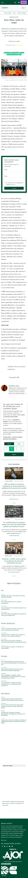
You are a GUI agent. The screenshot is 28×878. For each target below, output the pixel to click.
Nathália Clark (14, 41)
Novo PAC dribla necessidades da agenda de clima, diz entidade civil (13, 614)
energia (22, 52)
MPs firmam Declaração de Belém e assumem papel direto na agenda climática (13, 641)
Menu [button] (23, 8)
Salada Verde (8, 481)
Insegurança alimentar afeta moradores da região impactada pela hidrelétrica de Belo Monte (13, 721)
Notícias (3, 697)
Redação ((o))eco (14, 499)
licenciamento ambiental (13, 54)
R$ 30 (11, 449)
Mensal (9, 444)
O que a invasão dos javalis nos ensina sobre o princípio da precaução (12, 629)
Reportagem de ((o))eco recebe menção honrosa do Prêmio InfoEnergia (12, 669)
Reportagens (14, 17)
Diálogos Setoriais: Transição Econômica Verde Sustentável (13, 596)
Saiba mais (3, 840)
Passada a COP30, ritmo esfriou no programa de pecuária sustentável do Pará (14, 561)
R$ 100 (21, 449)
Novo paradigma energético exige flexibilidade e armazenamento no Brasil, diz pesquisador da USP (13, 676)
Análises (3, 627)
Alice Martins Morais (14, 572)
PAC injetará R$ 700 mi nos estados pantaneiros (11, 602)
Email (5, 176)
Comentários (13, 377)
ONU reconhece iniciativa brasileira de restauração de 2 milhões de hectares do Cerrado (14, 486)
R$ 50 (16, 449)
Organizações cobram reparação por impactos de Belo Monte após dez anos (12, 699)
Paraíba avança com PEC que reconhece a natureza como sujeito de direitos (13, 635)
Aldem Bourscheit (14, 535)
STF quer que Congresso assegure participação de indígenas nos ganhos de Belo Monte (13, 713)
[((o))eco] (5, 7)
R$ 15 (6, 449)
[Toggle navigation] (19, 2)
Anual (18, 444)
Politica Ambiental (22, 13)
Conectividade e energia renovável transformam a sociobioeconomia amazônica (11, 684)
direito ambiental (15, 52)
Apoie (24, 2)
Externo (7, 519)
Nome (5, 169)
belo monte (7, 52)
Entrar (4, 875)
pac (20, 54)
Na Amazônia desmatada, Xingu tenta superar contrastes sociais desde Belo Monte (12, 706)
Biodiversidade (7, 13)
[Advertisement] (14, 748)
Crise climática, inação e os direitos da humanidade (12, 647)
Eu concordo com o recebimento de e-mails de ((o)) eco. (14, 183)
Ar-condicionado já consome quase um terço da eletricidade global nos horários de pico (14, 524)
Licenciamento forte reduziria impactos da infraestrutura (13, 608)
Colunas (3, 594)
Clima (14, 13)
